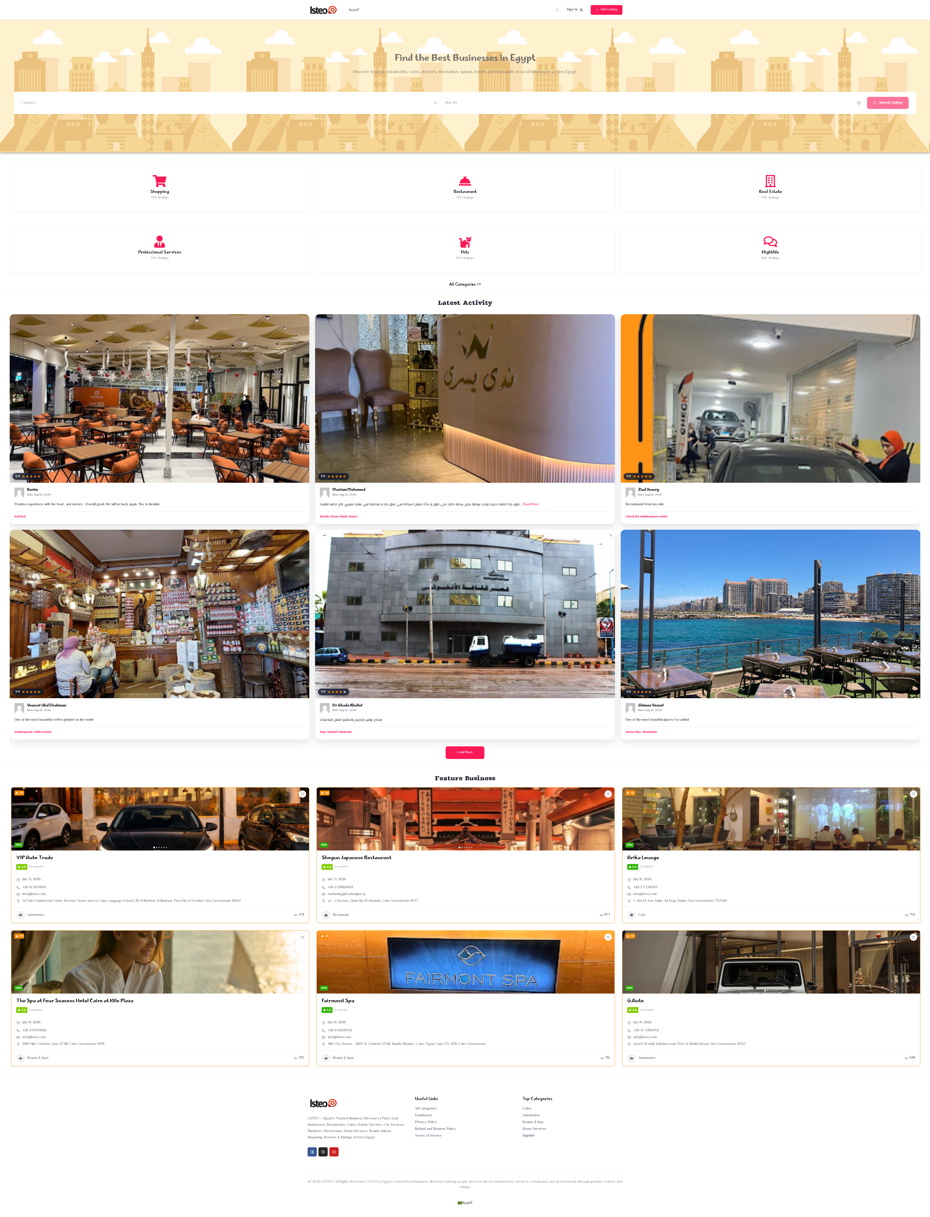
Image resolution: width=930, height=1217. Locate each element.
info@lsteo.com (34, 894)
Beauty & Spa (532, 1122)
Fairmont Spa (338, 1001)
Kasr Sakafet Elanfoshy (336, 732)
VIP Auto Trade (34, 858)
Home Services (534, 1129)
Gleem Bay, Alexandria (641, 732)
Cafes (526, 1108)
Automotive (35, 915)
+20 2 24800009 (340, 887)
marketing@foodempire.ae (347, 894)
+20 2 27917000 (34, 1030)
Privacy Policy (426, 1122)
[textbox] (28, 103)
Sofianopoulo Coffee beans (33, 732)
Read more (531, 504)
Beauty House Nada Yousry (339, 516)
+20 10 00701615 (34, 887)
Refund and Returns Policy (435, 1129)
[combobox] (229, 103)
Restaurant (341, 915)
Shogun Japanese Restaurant (356, 858)
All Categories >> (465, 284)
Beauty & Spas (38, 1058)
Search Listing (890, 103)
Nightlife (528, 1136)
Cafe (641, 915)
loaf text (20, 516)
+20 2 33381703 (646, 887)
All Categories (426, 1108)
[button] (17, 819)
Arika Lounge (643, 858)
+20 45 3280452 (646, 1030)
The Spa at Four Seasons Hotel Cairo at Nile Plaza (74, 1001)
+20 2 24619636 (340, 1030)
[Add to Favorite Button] (302, 794)
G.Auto (635, 1001)
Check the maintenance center (647, 516)
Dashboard (423, 1115)
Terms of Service (428, 1136)
